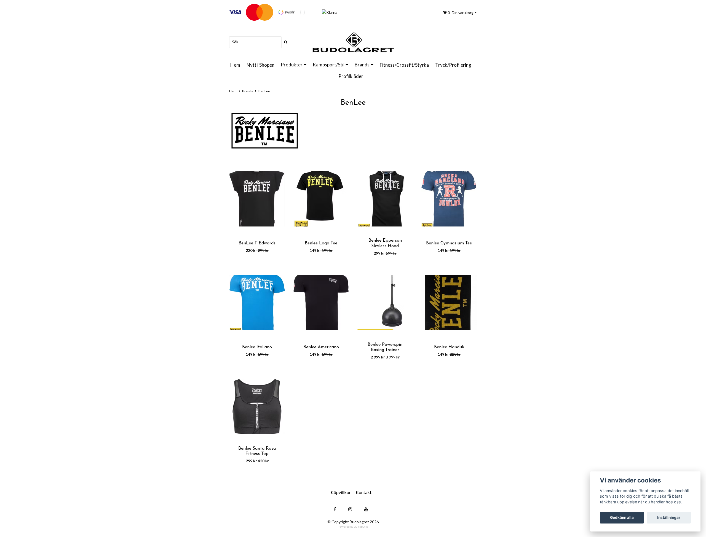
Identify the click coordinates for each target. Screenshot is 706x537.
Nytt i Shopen (260, 65)
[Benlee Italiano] (257, 303)
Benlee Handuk (449, 347)
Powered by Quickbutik (353, 526)
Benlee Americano (321, 347)
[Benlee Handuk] (449, 303)
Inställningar (668, 517)
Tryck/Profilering (453, 65)
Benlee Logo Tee (321, 243)
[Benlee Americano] (321, 303)
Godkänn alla (622, 517)
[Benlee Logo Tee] (321, 198)
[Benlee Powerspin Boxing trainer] (385, 303)
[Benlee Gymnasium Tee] (449, 198)
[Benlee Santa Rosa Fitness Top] (257, 406)
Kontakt (363, 492)
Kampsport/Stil (328, 65)
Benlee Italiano (257, 347)
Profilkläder (350, 76)
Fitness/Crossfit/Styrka (404, 65)
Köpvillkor (341, 492)
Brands (362, 65)
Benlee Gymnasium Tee (449, 243)
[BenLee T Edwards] (257, 198)
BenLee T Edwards (257, 243)
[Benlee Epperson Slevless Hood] (385, 198)
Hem (235, 65)
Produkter (292, 65)
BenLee (264, 91)
